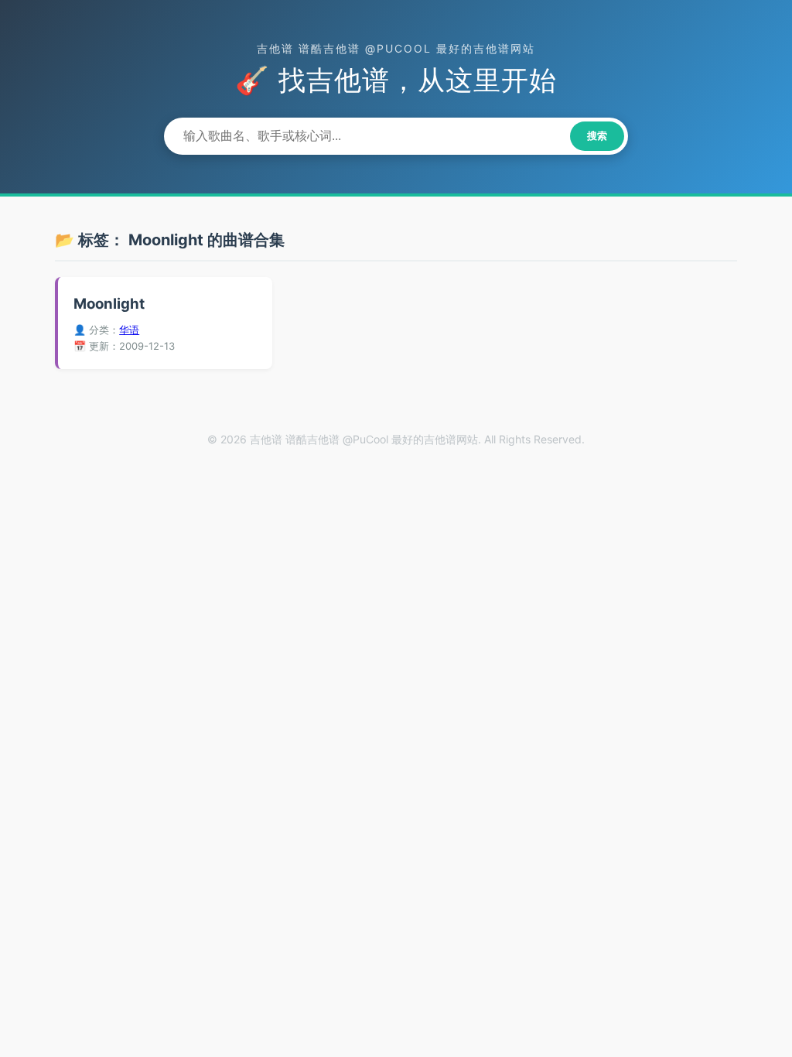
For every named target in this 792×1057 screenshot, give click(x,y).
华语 (129, 329)
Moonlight (109, 304)
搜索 (597, 136)
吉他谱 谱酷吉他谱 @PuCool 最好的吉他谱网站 (396, 48)
